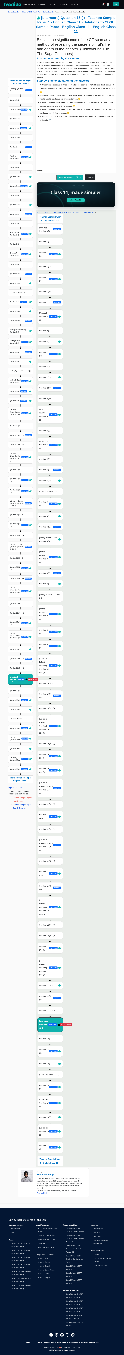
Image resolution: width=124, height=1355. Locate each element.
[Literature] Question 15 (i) (19, 738)
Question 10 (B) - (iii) (19, 480)
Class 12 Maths (43, 1274)
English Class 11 (13, 12)
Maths (52, 4)
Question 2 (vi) (15, 205)
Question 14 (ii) (18, 728)
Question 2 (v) (14, 195)
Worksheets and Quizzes (47, 1239)
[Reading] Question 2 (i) (19, 157)
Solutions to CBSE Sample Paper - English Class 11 (37, 12)
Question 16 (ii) (18, 769)
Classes (41, 4)
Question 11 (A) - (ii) (16, 515)
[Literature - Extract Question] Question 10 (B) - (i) (19, 457)
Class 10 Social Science (46, 1270)
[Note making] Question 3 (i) (19, 234)
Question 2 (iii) (15, 177)
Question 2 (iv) (18, 186)
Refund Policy (74, 1342)
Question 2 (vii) (20, 214)
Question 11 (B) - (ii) (16, 558)
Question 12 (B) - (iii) (20, 658)
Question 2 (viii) (15, 223)
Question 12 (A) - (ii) (16, 603)
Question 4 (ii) (14, 264)
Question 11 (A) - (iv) (17, 535)
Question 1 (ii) (14, 100)
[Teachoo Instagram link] (57, 1335)
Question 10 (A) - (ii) (16, 426)
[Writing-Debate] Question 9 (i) (19, 381)
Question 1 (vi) (15, 137)
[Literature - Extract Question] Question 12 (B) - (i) (19, 636)
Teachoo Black (42, 1193)
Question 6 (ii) (20, 352)
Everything (28, 4)
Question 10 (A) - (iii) (20, 435)
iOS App (14, 1232)
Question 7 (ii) (14, 361)
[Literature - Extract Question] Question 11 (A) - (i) (20, 503)
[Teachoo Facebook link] (51, 1335)
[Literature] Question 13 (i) (21, 679)
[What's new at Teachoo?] (103, 4)
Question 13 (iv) (15, 709)
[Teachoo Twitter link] (62, 1335)
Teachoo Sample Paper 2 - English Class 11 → (20, 779)
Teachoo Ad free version (46, 1235)
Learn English (98, 1228)
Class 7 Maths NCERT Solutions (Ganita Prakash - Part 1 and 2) (75, 1239)
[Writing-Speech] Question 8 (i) (20, 371)
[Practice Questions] (108, 4)
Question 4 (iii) (20, 274)
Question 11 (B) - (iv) (20, 578)
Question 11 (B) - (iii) (19, 568)
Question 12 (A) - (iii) (17, 613)
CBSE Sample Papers (100, 1265)
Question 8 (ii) (18, 391)
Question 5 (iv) (20, 320)
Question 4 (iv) (15, 283)
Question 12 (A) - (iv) (19, 623)
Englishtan (96, 1254)
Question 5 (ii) (18, 302)
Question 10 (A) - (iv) (17, 444)
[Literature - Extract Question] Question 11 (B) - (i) (20, 546)
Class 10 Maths (43, 1258)
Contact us (38, 1342)
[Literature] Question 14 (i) (18, 719)
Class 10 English (44, 1266)
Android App (15, 1228)
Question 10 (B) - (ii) (16, 470)
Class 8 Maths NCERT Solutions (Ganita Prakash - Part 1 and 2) (75, 1249)
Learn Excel (97, 1232)
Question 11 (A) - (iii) (19, 525)
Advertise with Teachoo (90, 1342)
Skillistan (41, 1243)
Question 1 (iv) (15, 119)
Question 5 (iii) (15, 311)
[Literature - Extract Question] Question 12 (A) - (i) (19, 591)
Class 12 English (44, 1278)
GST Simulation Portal (46, 1247)
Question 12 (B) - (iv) (17, 668)
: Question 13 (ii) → (70, 177)
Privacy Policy (62, 1342)
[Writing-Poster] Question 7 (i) (19, 342)
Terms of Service (49, 1342)
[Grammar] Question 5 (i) (18, 292)
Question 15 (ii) (15, 749)
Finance (74, 4)
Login (116, 4)
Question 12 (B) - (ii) (16, 649)
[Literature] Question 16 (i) (19, 759)
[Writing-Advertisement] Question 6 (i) (18, 331)
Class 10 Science (44, 1262)
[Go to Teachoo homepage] (12, 4)
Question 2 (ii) (14, 167)
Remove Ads (89, 177)
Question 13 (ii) (15, 691)
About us (29, 1342)
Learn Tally (97, 1236)
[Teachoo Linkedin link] (73, 1335)
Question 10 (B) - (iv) (19, 491)
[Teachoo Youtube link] (68, 1335)
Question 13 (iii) (18, 700)
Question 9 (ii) (18, 401)
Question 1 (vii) (20, 147)
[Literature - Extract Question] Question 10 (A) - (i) (19, 413)
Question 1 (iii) (18, 109)
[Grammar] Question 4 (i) (19, 254)
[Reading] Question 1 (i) (20, 90)
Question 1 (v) (18, 128)
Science (63, 4)
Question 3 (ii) (14, 244)
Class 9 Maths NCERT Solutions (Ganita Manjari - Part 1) (75, 1259)
